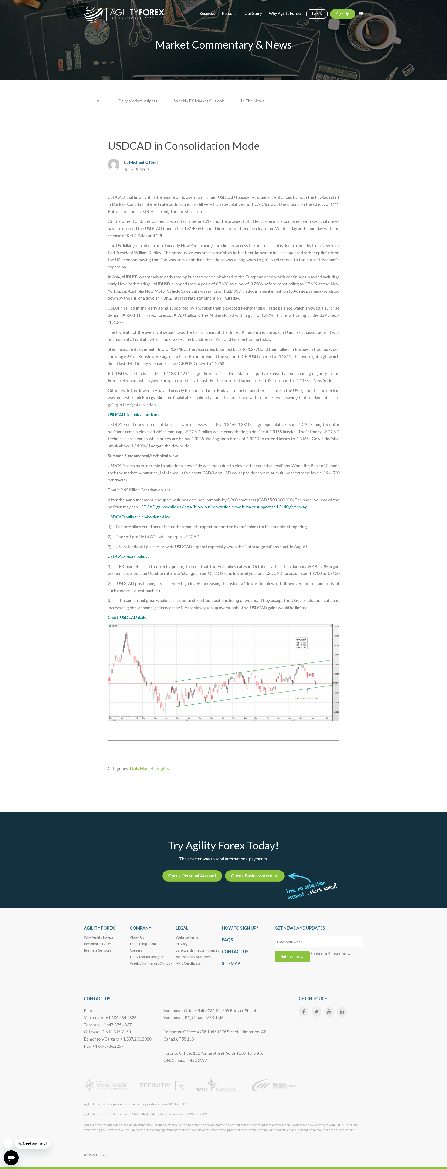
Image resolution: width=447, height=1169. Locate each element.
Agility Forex (99, 928)
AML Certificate (188, 963)
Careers (136, 950)
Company (140, 928)
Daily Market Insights (137, 100)
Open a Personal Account (192, 875)
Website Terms (187, 937)
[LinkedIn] (342, 1012)
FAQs (227, 939)
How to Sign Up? (240, 928)
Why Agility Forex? (99, 937)
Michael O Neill (143, 162)
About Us (137, 937)
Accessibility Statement (194, 957)
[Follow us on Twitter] (316, 1012)
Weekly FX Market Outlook (199, 100)
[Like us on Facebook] (303, 1012)
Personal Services (98, 944)
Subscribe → (292, 956)
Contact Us (235, 951)
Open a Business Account (255, 875)
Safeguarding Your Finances (197, 950)
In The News (252, 100)
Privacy (182, 944)
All (99, 100)
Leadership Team (143, 944)
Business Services (97, 950)
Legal (182, 928)
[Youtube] (329, 1012)
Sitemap (231, 963)
